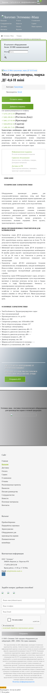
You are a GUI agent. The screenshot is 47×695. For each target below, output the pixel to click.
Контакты (4, 29)
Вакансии (5, 488)
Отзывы (5, 481)
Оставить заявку (16, 99)
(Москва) (13, 127)
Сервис (34, 23)
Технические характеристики (18, 185)
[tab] (9, 178)
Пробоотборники (8, 522)
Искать (6, 52)
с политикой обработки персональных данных (18, 628)
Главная (5, 461)
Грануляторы (18, 87)
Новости (19, 23)
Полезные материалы (10, 502)
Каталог (5, 464)
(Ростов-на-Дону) (17, 117)
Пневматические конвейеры (8, 541)
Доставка (4, 26)
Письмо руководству (10, 492)
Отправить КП (15, 379)
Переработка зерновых (11, 526)
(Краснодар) (14, 120)
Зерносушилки (7, 529)
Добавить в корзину (17, 107)
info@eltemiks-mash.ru (29, 2)
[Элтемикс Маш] (20, 17)
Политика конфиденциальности (23, 682)
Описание (8, 178)
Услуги (18, 20)
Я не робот (5, 692)
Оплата (18, 26)
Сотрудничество (6, 23)
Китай (20, 92)
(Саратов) (13, 123)
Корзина (19, 29)
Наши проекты (37, 26)
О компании (36, 20)
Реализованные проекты (11, 485)
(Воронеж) (14, 113)
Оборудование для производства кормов (10, 534)
